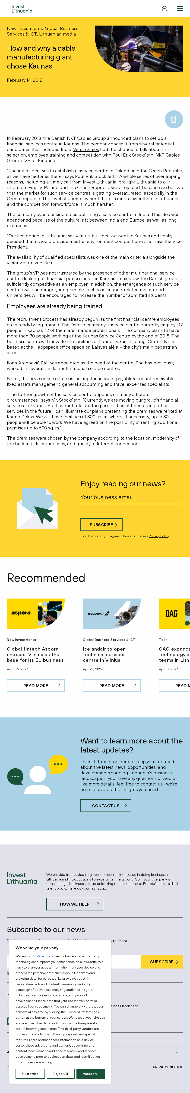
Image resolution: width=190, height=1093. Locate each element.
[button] (180, 8)
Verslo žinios (86, 149)
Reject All (61, 1074)
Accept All (90, 1074)
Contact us (106, 805)
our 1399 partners (40, 956)
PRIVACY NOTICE (168, 1067)
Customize (30, 1074)
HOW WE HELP (75, 904)
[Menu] (164, 8)
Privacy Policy (159, 536)
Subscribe (101, 524)
